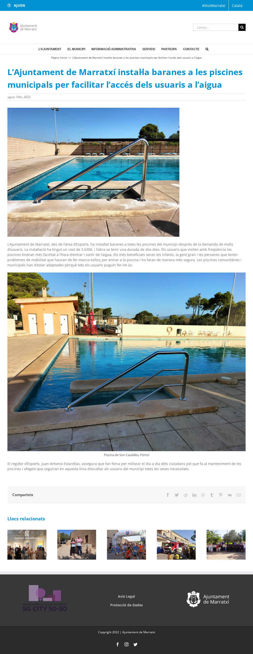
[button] (207, 49)
